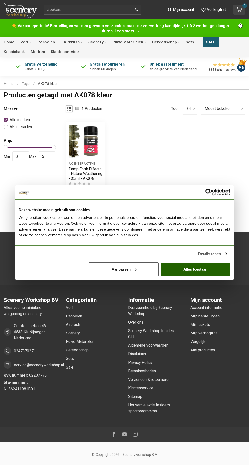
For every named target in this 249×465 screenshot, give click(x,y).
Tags (26, 84)
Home (9, 42)
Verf (24, 42)
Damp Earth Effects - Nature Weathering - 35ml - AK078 (85, 174)
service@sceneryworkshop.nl (39, 365)
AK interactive (21, 127)
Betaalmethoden (142, 371)
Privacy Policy (140, 362)
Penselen (46, 42)
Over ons (135, 322)
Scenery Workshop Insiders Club (151, 333)
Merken (38, 52)
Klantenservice (65, 52)
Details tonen (209, 254)
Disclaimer (137, 353)
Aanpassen (121, 269)
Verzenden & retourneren (149, 379)
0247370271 (25, 351)
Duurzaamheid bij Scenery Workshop (150, 310)
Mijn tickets (200, 324)
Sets (190, 42)
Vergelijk (197, 341)
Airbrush (72, 42)
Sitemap (135, 396)
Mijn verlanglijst (203, 333)
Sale (210, 42)
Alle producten (202, 350)
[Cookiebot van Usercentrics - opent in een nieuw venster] (209, 192)
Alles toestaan (195, 269)
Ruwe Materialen (127, 42)
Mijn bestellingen (205, 316)
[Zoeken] (137, 10)
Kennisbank (14, 52)
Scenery (96, 42)
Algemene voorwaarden (148, 345)
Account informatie (206, 307)
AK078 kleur (48, 84)
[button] (180, 10)
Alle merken (20, 120)
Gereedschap (164, 42)
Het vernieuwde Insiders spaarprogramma (149, 408)
